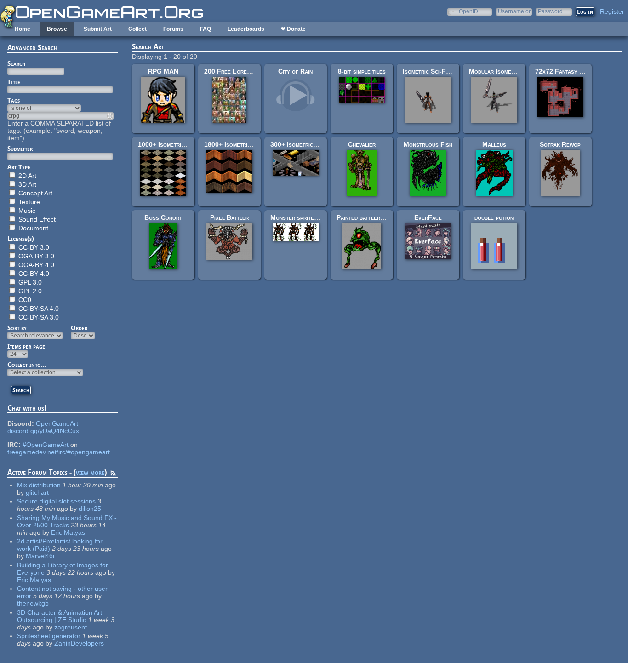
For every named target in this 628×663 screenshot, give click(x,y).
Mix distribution (39, 485)
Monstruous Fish (428, 144)
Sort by (17, 328)
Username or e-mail (514, 11)
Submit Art (98, 29)
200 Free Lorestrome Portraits (250, 71)
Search (16, 63)
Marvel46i (40, 556)
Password (550, 11)
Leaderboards (246, 29)
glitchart (37, 492)
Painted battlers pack (367, 217)
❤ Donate (293, 29)
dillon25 (90, 508)
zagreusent (70, 627)
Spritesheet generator (48, 636)
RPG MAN (163, 71)
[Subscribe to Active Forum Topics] (113, 474)
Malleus (494, 144)
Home (22, 29)
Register (612, 11)
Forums (173, 29)
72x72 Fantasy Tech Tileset (575, 71)
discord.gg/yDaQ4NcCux (43, 430)
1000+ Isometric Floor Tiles (179, 144)
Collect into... (26, 364)
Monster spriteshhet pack (307, 217)
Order (79, 328)
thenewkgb (33, 603)
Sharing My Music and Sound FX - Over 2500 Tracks (67, 521)
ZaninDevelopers (79, 643)
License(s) (20, 238)
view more (90, 472)
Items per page (26, 346)
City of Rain (295, 71)
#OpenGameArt (46, 444)
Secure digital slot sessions (56, 501)
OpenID (468, 11)
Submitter (20, 148)
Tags (13, 100)
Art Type (18, 167)
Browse (57, 29)
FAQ (205, 29)
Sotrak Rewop (560, 144)
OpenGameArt (57, 423)
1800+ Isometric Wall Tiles (244, 144)
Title (13, 82)
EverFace (428, 217)
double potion (494, 217)
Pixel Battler (229, 217)
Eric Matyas (68, 532)
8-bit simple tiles (362, 71)
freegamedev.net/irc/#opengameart (58, 452)
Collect (137, 29)
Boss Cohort (163, 217)
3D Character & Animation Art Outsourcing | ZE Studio (59, 616)
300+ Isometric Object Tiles (311, 144)
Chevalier (362, 144)
